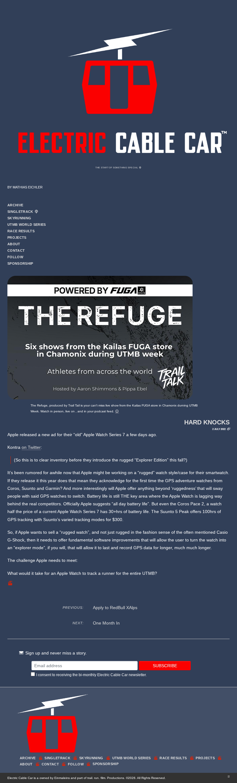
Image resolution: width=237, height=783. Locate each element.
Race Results (21, 231)
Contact (16, 250)
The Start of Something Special (117, 167)
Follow (15, 257)
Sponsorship (20, 263)
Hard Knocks (207, 422)
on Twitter (31, 447)
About (13, 244)
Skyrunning (19, 218)
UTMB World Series (26, 224)
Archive (15, 205)
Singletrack (20, 211)
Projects (17, 237)
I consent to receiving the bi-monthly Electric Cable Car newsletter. (91, 675)
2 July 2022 (219, 429)
